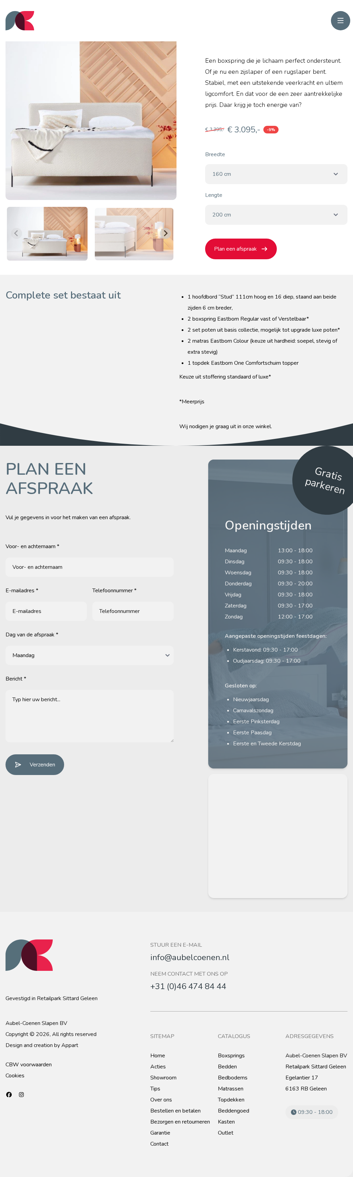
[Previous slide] (16, 233)
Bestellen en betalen (175, 1111)
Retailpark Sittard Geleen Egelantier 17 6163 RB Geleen (315, 1078)
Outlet (225, 1133)
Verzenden (42, 764)
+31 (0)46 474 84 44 (188, 986)
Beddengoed (233, 1111)
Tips (155, 1089)
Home (157, 1055)
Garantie (160, 1133)
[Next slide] (165, 233)
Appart (69, 1045)
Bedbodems (233, 1078)
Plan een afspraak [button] (235, 249)
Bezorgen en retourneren (180, 1122)
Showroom (163, 1078)
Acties (158, 1066)
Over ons (161, 1100)
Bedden (227, 1066)
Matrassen (230, 1089)
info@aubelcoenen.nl (190, 957)
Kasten (226, 1122)
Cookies (15, 1075)
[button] (47, 233)
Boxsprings (231, 1055)
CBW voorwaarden (29, 1064)
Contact (159, 1144)
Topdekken (231, 1100)
